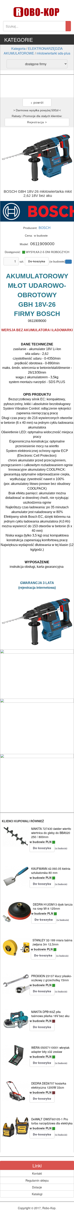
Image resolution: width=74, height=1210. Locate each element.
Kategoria (18, 48)
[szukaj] (68, 26)
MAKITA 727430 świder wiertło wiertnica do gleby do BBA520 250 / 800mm (51, 833)
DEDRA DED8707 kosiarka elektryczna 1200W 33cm (48, 1085)
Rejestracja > (37, 122)
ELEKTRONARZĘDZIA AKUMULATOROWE (33, 51)
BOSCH (45, 228)
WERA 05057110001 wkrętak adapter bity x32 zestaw (50, 1049)
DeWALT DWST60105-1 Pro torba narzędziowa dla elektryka (52, 1121)
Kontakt (37, 1173)
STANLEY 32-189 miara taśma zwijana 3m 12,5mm (52, 942)
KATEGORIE (18, 39)
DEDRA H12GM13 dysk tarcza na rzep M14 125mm (53, 906)
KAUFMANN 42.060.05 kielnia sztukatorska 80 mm (50, 870)
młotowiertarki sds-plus (53, 53)
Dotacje (37, 1187)
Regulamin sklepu (37, 1180)
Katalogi (37, 1194)
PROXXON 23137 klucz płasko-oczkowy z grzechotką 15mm (51, 978)
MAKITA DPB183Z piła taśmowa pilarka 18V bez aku (50, 1014)
